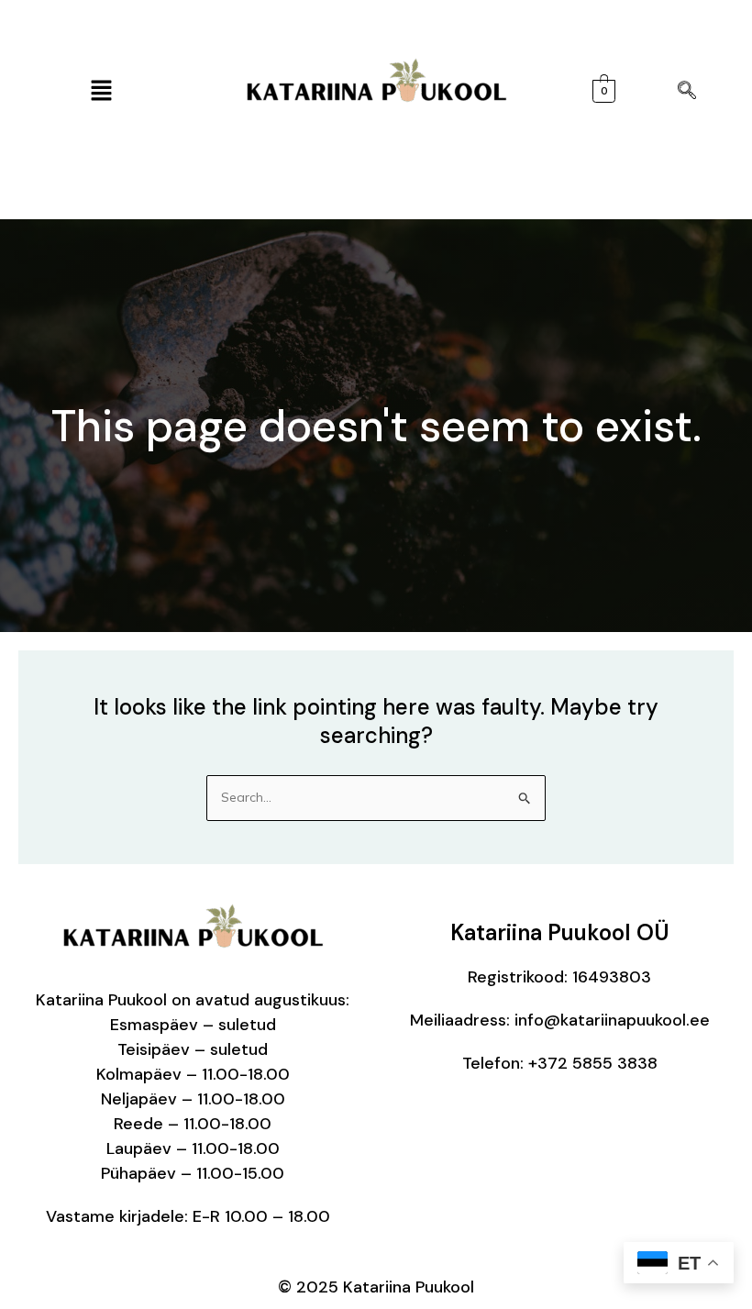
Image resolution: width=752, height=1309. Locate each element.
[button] (101, 91)
